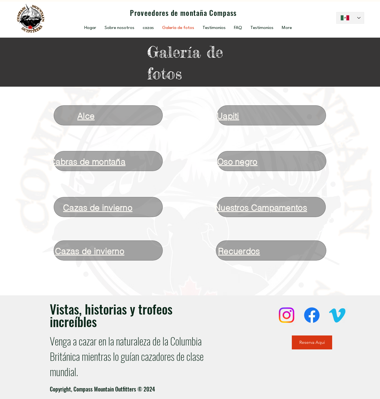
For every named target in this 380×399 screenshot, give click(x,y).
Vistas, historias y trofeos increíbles (111, 315)
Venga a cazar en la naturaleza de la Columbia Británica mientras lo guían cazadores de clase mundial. (127, 356)
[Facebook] (312, 315)
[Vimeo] (337, 315)
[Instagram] (286, 315)
